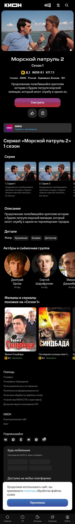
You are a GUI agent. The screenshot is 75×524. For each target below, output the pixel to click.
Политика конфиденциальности (21, 390)
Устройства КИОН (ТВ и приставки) (22, 399)
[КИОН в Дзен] (37, 440)
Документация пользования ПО (20, 404)
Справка (8, 377)
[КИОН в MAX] (14, 440)
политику (30, 491)
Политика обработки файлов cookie (23, 395)
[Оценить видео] (32, 113)
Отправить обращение (15, 381)
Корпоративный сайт (15, 419)
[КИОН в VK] (6, 440)
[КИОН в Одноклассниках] (22, 440)
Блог (6, 424)
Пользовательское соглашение (20, 386)
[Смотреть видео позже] (42, 113)
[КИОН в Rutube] (45, 440)
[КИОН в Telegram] (30, 440)
